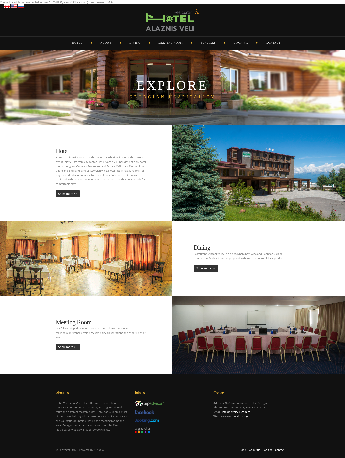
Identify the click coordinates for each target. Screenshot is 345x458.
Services (208, 42)
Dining (135, 42)
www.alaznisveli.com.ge (234, 416)
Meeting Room (170, 42)
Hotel (77, 42)
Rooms (106, 42)
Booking (241, 42)
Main (244, 450)
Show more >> (67, 194)
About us (254, 450)
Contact (273, 42)
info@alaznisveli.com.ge (236, 412)
